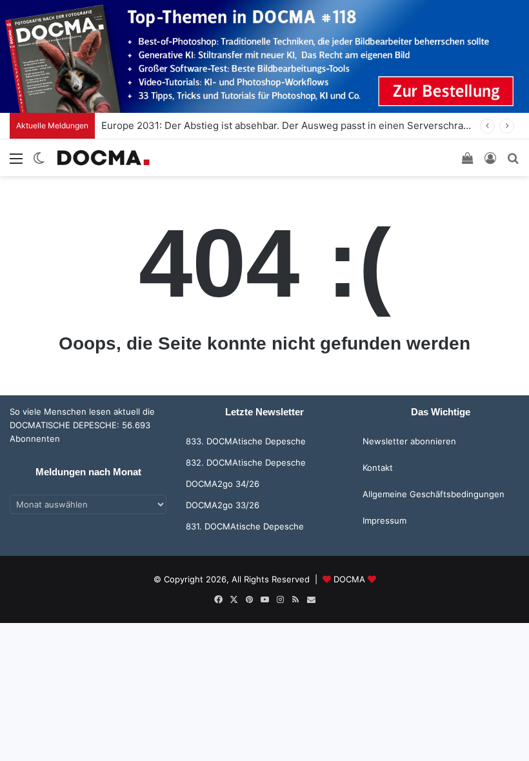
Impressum (384, 520)
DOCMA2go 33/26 (222, 505)
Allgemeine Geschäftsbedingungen (433, 494)
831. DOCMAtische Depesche (245, 526)
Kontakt (378, 467)
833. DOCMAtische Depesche (246, 441)
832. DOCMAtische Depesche (246, 462)
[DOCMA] (103, 157)
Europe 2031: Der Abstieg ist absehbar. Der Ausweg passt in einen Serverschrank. (289, 125)
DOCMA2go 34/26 (222, 484)
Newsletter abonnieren (409, 441)
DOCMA (349, 579)
